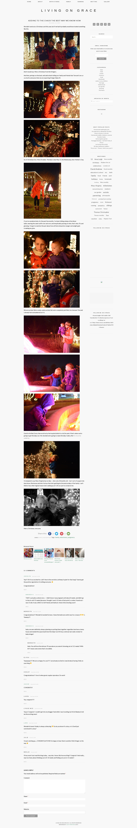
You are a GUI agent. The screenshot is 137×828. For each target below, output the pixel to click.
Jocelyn (27, 576)
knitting (94, 1)
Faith (101, 71)
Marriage (101, 83)
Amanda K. (30, 594)
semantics (101, 205)
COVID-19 (106, 166)
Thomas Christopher (101, 212)
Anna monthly (108, 159)
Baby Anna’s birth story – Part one (79, 559)
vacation (94, 219)
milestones (63, 537)
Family (41, 537)
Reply (25, 589)
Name (26, 796)
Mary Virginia (96, 186)
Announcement (28, 558)
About (40, 1)
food (99, 176)
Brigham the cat (105, 162)
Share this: (42, 533)
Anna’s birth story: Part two (38, 559)
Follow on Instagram (103, 117)
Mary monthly (104, 182)
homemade (108, 179)
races (101, 202)
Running (101, 88)
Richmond (108, 202)
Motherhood (47, 537)
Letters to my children (102, 81)
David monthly (108, 169)
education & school (97, 172)
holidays (94, 179)
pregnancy (71, 537)
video (100, 219)
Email (26, 803)
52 (92, 159)
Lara (26, 723)
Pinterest (94, 199)
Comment (27, 778)
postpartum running (105, 199)
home (101, 179)
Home (29, 1)
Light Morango (70, 824)
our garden (97, 192)
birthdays (96, 162)
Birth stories (54, 1)
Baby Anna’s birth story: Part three (69, 559)
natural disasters (97, 189)
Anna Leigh (98, 159)
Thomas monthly (99, 215)
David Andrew (96, 169)
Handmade (102, 79)
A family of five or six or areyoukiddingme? (49, 560)
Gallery (107, 1)
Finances (101, 75)
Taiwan (105, 209)
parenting (97, 196)
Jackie (26, 684)
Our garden (101, 86)
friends (105, 176)
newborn (107, 189)
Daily (101, 70)
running (81, 1)
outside (106, 192)
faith (110, 172)
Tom (107, 215)
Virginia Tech (108, 218)
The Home (101, 90)
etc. (106, 172)
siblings (109, 205)
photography (106, 195)
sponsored (98, 209)
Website (26, 809)
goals (110, 175)
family (68, 1)
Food (101, 77)
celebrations (97, 166)
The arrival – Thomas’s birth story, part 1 (58, 560)
